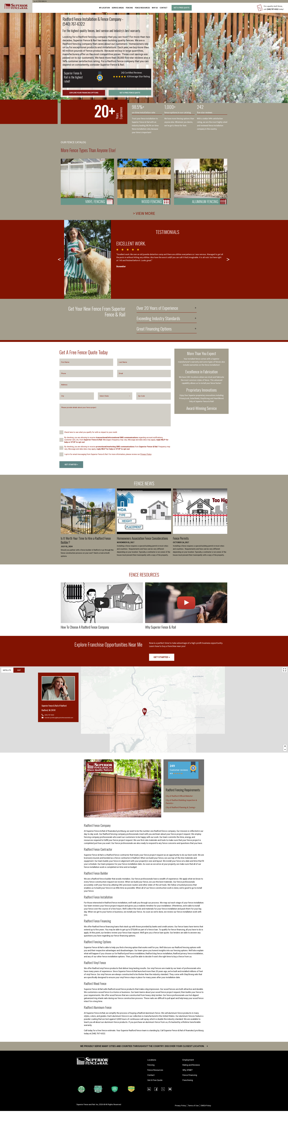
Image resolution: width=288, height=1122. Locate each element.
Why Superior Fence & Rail (160, 627)
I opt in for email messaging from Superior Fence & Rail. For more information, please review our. (108, 454)
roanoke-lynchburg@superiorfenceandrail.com (59, 717)
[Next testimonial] (228, 259)
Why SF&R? (187, 1070)
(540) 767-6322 (272, 9)
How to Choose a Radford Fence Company (85, 627)
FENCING (129, 8)
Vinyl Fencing (95, 201)
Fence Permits (181, 538)
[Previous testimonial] (59, 259)
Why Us (155, 8)
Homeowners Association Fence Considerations (142, 538)
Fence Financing (189, 1075)
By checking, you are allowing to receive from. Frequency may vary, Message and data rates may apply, (117, 448)
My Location (104, 8)
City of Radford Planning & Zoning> (181, 807)
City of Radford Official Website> (179, 796)
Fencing (150, 1065)
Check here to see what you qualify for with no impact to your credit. (90, 432)
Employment (188, 1060)
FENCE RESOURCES (142, 8)
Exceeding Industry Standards (158, 318)
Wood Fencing (151, 201)
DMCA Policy (206, 1106)
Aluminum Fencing (205, 201)
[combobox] (115, 396)
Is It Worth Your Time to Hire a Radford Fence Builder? (86, 540)
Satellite (7, 670)
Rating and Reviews (191, 1065)
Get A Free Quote (181, 8)
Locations (151, 1060)
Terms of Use (193, 1106)
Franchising (187, 1080)
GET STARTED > (71, 464)
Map (19, 670)
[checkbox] (61, 432)
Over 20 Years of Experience (157, 308)
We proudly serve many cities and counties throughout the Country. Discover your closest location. (144, 1046)
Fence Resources (155, 1070)
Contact (163, 8)
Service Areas (118, 8)
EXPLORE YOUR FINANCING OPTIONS (83, 92)
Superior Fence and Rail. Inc (87, 1104)
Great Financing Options (154, 329)
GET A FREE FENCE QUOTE (130, 92)
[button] (144, 712)
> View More (144, 213)
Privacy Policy (145, 454)
